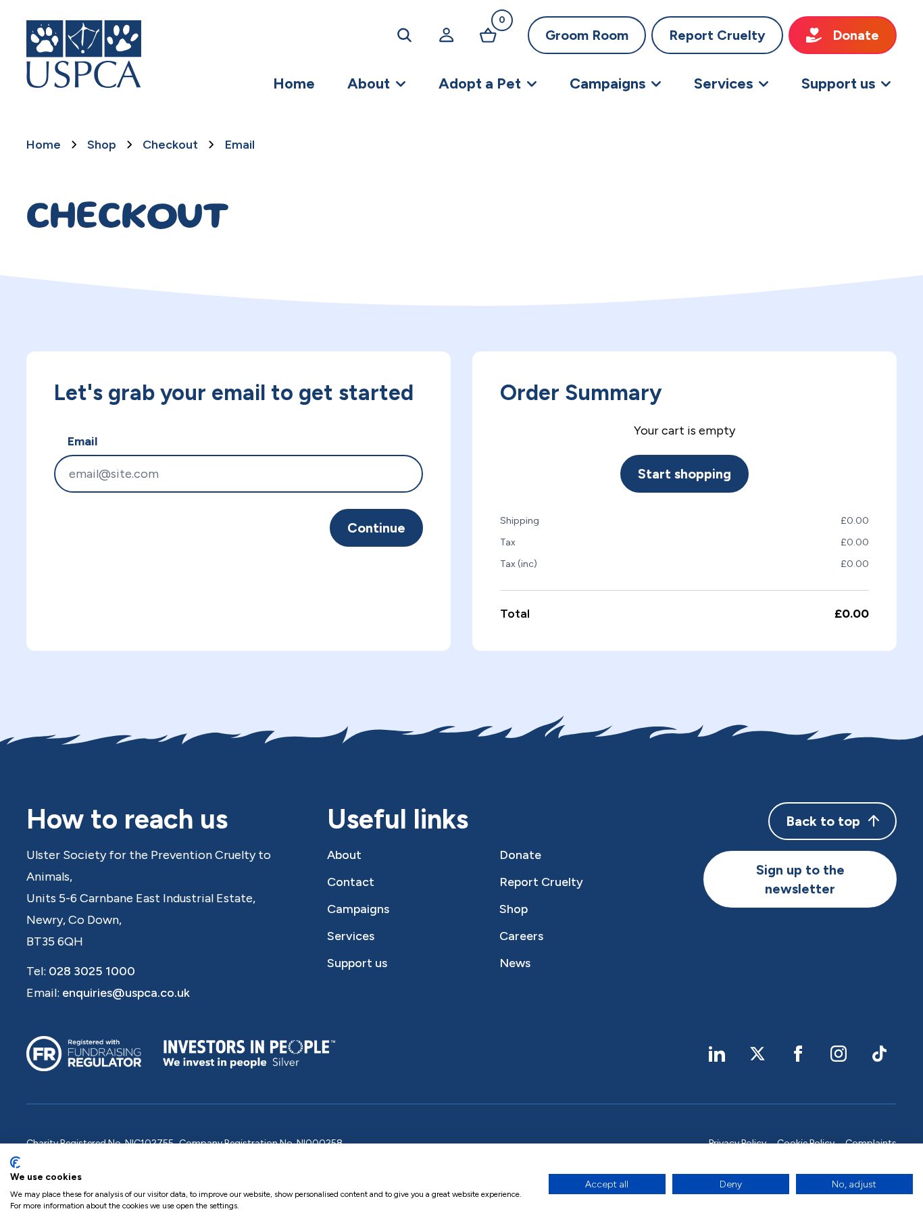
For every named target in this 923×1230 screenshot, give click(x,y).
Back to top (823, 821)
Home (43, 144)
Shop (101, 144)
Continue (376, 528)
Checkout (170, 144)
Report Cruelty (717, 35)
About (344, 854)
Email (240, 144)
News (514, 963)
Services (350, 936)
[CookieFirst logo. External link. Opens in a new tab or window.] (15, 1162)
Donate (855, 35)
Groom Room (586, 35)
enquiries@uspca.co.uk (126, 992)
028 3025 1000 (92, 971)
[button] (376, 84)
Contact (350, 882)
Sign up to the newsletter (800, 879)
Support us (357, 963)
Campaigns (358, 909)
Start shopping (684, 474)
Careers (521, 936)
